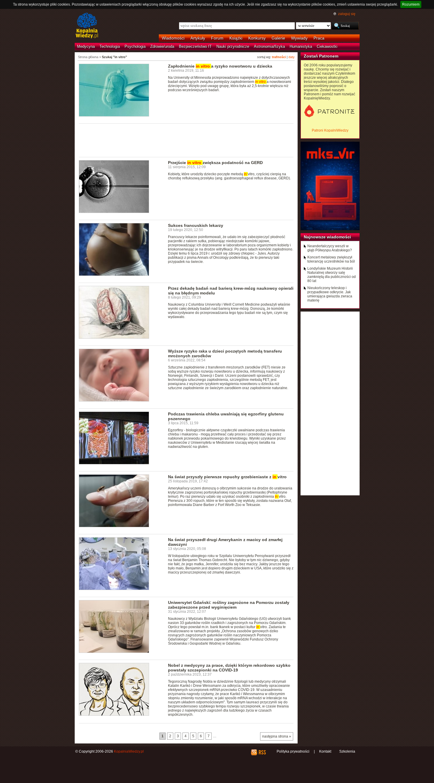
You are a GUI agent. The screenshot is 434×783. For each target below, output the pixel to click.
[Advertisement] (186, 140)
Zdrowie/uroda (162, 46)
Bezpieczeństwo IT (195, 46)
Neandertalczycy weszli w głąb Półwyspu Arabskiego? (329, 248)
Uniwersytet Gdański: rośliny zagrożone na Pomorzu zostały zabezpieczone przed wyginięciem (228, 605)
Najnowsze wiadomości (327, 237)
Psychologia (135, 46)
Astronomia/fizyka (269, 46)
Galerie (278, 38)
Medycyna (86, 46)
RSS (262, 752)
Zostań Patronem (321, 56)
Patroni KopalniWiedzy (330, 130)
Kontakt (325, 751)
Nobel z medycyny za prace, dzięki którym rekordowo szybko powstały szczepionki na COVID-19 (229, 667)
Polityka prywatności (293, 751)
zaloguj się (346, 14)
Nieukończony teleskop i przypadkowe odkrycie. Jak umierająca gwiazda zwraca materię (329, 294)
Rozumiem (411, 4)
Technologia (109, 46)
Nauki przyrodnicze (232, 46)
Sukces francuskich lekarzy (195, 225)
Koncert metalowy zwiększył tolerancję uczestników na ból (331, 259)
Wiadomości (173, 38)
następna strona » (276, 736)
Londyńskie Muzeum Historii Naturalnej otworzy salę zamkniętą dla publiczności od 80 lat (331, 274)
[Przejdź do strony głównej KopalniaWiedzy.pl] (87, 26)
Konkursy (257, 38)
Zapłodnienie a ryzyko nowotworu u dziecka (220, 66)
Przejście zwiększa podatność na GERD (215, 162)
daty (291, 57)
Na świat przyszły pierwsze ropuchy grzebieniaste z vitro (227, 476)
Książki (235, 38)
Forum (217, 38)
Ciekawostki (327, 46)
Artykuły (197, 38)
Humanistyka (301, 46)
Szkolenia (347, 751)
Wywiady (299, 38)
